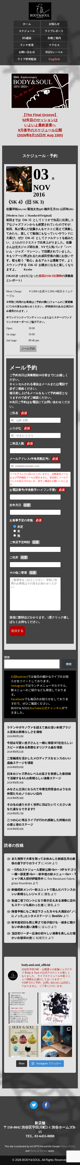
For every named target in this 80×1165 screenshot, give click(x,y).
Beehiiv (57, 916)
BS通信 (26, 38)
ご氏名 (14, 413)
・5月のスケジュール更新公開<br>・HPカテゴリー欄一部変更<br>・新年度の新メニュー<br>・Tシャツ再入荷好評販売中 (43, 874)
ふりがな (15, 428)
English (54, 59)
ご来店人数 (17, 443)
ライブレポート (54, 31)
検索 (7, 657)
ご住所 (14, 557)
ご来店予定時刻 (20, 542)
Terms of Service (39, 1151)
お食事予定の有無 (21, 520)
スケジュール (27, 31)
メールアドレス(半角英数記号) (29, 458)
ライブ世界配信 (26, 59)
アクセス (54, 45)
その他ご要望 (18, 572)
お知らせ (54, 24)
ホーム (27, 24)
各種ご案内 (54, 38)
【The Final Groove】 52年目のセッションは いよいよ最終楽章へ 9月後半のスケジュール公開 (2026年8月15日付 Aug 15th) (40, 125)
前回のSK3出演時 (50, 275)
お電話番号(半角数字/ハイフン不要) (33, 489)
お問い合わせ (27, 52)
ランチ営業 (27, 45)
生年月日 (15, 505)
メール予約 (28, 348)
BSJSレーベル (54, 52)
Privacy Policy (68, 1146)
